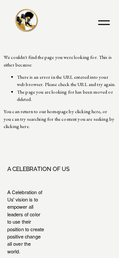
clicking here (87, 111)
